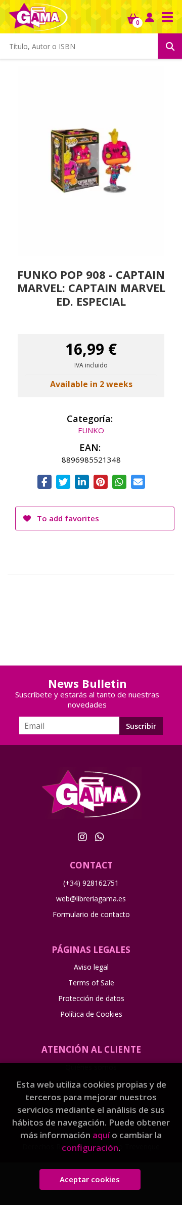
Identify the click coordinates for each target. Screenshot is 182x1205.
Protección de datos (91, 998)
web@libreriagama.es (91, 898)
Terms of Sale (91, 982)
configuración (90, 1147)
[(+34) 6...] (99, 836)
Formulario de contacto (91, 914)
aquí (101, 1135)
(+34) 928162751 (91, 883)
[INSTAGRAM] (82, 836)
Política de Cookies (91, 1014)
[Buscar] (170, 46)
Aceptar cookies (90, 1179)
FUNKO (91, 430)
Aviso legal (91, 967)
